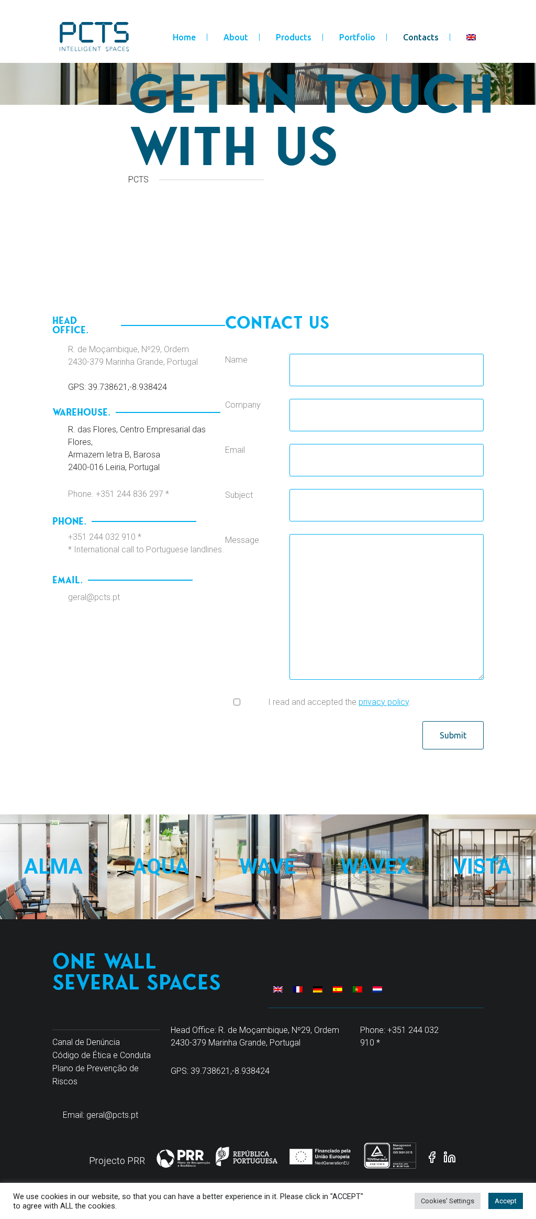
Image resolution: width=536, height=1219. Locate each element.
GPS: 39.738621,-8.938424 (117, 387)
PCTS (138, 179)
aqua (161, 832)
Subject (239, 495)
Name (236, 360)
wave (268, 832)
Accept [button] (506, 1201)
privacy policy (384, 702)
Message (242, 540)
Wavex (375, 832)
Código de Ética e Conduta (101, 1055)
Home (184, 37)
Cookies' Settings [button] (447, 1201)
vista (482, 832)
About (236, 37)
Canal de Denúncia (86, 1042)
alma (53, 832)
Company (243, 405)
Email (235, 450)
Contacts (421, 37)
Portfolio (357, 37)
